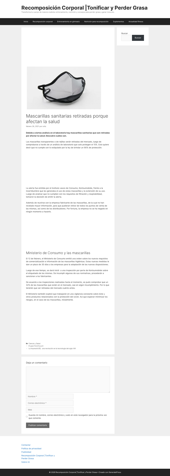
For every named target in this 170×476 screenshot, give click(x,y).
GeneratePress (115, 472)
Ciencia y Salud (34, 343)
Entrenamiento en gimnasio (68, 21)
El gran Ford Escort (36, 346)
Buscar (124, 33)
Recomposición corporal (43, 21)
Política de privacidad (31, 448)
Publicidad (26, 452)
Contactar (26, 445)
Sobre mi (25, 462)
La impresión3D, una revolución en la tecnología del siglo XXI (52, 348)
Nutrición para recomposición (96, 21)
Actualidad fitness (136, 21)
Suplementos (118, 21)
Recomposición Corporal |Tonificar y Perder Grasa (84, 8)
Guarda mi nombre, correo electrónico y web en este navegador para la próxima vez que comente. (68, 416)
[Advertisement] (68, 49)
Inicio (26, 21)
